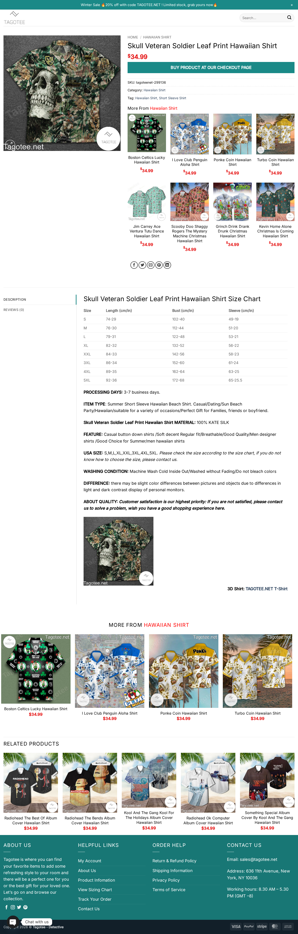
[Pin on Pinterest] (159, 265)
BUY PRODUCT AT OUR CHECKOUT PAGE (211, 67)
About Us (87, 870)
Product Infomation (96, 880)
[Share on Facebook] (134, 265)
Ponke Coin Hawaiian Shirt (232, 162)
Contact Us (89, 908)
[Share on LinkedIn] (167, 265)
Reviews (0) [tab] (13, 310)
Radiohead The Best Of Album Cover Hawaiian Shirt (30, 820)
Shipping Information (172, 870)
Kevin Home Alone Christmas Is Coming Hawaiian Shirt (275, 231)
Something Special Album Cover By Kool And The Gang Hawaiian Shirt (267, 817)
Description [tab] (14, 299)
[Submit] (289, 18)
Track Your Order (95, 899)
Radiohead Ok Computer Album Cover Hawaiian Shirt (208, 820)
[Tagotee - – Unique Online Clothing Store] (26, 18)
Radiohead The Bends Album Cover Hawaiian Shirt (90, 820)
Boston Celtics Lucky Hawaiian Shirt (146, 160)
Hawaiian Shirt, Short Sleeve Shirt (160, 98)
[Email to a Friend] (151, 265)
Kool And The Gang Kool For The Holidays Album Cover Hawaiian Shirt (149, 817)
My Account (89, 860)
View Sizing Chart (95, 889)
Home (133, 37)
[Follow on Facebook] (6, 907)
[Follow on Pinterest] (25, 907)
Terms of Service (168, 889)
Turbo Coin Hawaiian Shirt (275, 162)
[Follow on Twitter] (19, 907)
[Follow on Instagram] (13, 907)
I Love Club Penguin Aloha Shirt (189, 162)
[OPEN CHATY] (13, 922)
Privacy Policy (166, 880)
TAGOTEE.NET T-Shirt (267, 588)
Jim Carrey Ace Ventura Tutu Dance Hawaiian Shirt (147, 231)
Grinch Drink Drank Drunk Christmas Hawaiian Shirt (232, 231)
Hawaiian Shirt (157, 37)
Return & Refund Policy (174, 860)
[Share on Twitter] (142, 265)
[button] (10, 145)
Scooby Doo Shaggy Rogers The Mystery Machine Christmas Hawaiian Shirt (189, 233)
